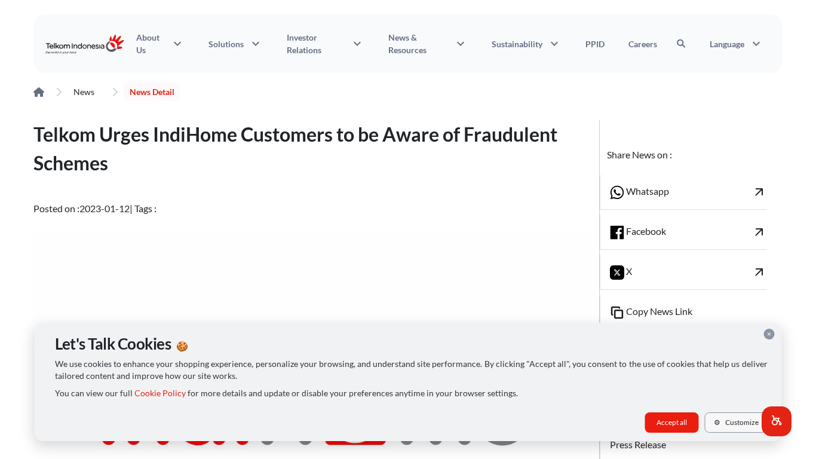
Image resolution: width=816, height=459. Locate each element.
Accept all (672, 422)
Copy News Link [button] (658, 311)
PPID (595, 44)
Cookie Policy (160, 393)
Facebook (695, 232)
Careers (642, 44)
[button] (777, 421)
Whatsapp (695, 192)
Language (736, 43)
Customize (736, 422)
